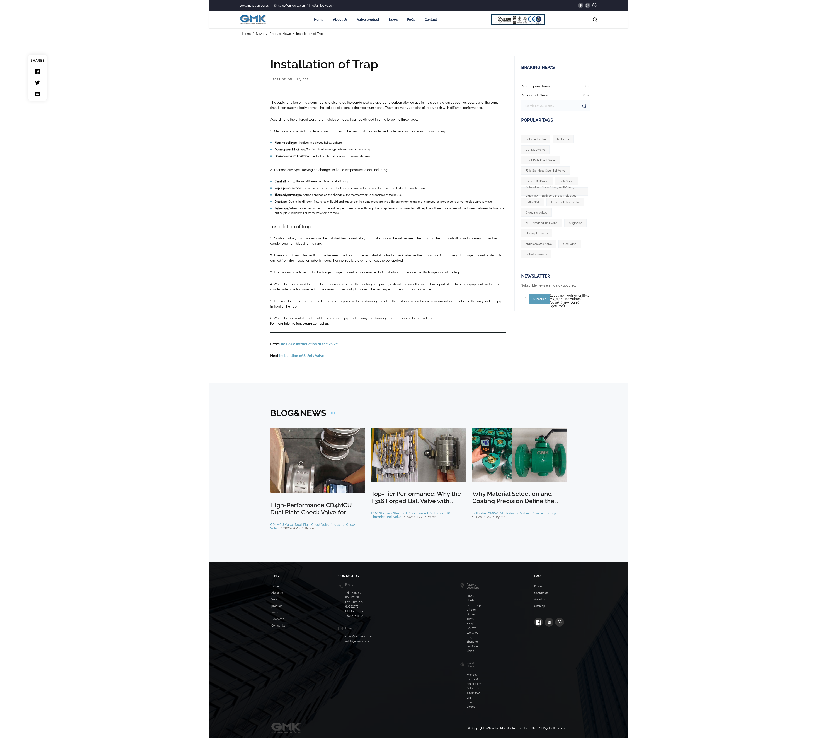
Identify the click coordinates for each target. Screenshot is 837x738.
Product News (280, 33)
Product (539, 586)
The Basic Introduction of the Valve (308, 344)
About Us (340, 19)
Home (318, 19)
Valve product (368, 19)
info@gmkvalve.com (321, 5)
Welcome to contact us (254, 5)
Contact (431, 19)
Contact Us (278, 625)
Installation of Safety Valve (301, 356)
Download (277, 619)
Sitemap (539, 606)
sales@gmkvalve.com (292, 5)
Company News (538, 86)
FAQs (411, 19)
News (393, 19)
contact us (320, 323)
